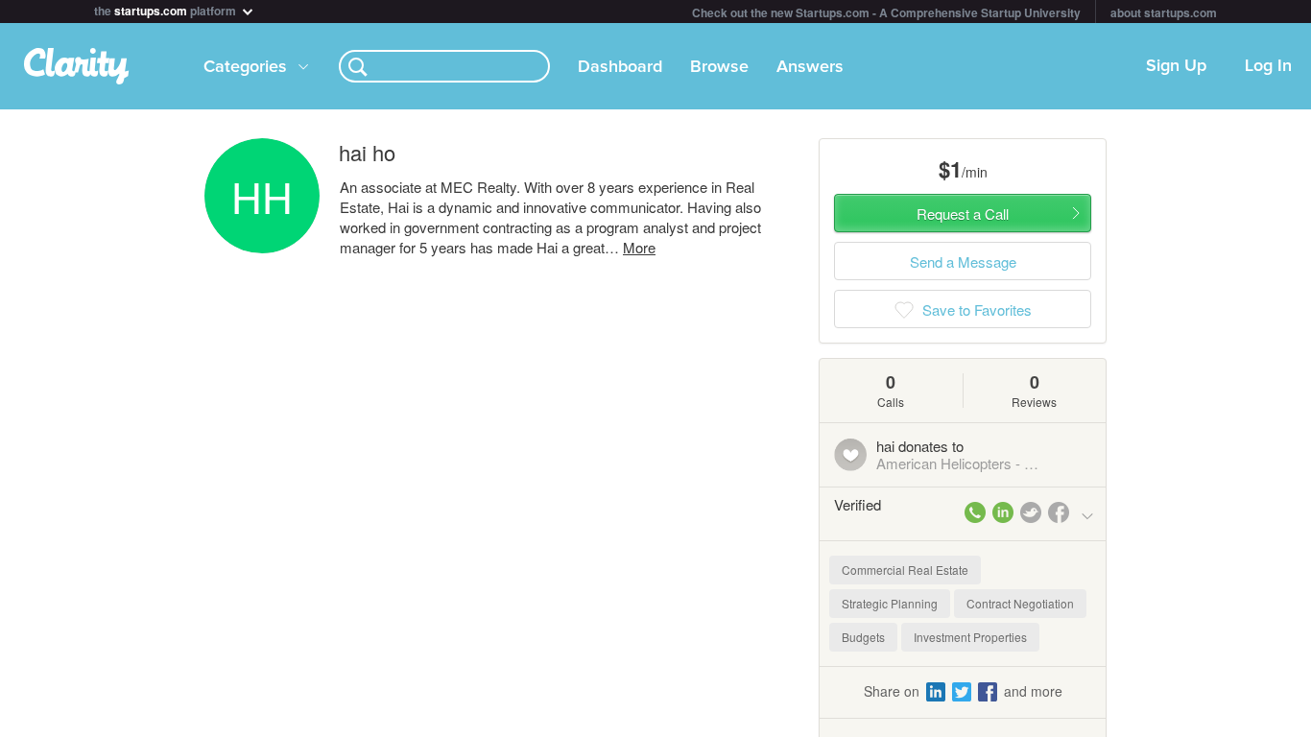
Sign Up (1176, 66)
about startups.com (1163, 12)
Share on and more (963, 691)
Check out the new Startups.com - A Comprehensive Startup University (886, 12)
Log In (1268, 66)
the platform (166, 9)
